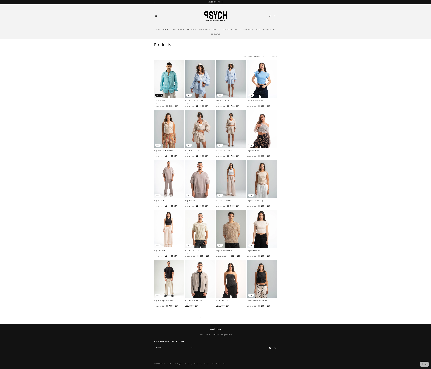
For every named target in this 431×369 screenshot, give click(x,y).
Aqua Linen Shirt (159, 101)
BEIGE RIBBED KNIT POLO (193, 251)
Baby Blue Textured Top (255, 101)
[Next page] (230, 317)
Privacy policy (198, 364)
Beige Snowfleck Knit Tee (224, 251)
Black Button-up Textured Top (257, 301)
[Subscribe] (191, 347)
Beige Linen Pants (159, 251)
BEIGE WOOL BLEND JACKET (194, 301)
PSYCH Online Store (164, 364)
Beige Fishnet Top (253, 151)
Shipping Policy (226, 335)
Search (201, 335)
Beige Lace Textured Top (255, 201)
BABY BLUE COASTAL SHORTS (225, 101)
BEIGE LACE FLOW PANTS (224, 201)
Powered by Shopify (176, 364)
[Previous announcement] (154, 2)
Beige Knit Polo (190, 201)
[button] (156, 16)
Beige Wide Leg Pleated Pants (163, 301)
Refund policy (188, 364)
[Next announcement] (276, 2)
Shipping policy (220, 364)
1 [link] (200, 317)
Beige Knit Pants (159, 201)
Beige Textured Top (253, 251)
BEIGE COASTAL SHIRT (192, 151)
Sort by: (243, 56)
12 (224, 317)
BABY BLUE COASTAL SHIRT (194, 101)
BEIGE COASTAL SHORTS (224, 151)
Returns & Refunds (212, 335)
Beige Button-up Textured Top (164, 151)
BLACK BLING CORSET (223, 301)
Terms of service (209, 364)
